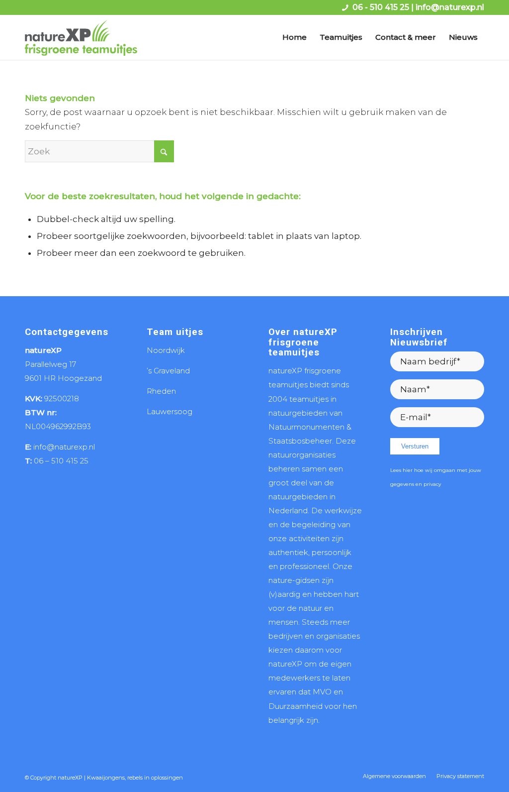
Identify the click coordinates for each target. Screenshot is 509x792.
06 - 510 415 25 (380, 7)
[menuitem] (294, 37)
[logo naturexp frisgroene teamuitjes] (81, 37)
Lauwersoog (169, 411)
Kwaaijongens (106, 777)
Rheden (161, 391)
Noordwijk (166, 350)
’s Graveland (168, 370)
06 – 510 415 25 (61, 460)
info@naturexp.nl (450, 7)
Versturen (414, 446)
